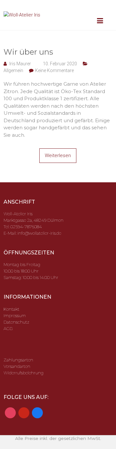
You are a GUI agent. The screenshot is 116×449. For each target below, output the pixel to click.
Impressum (15, 315)
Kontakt (11, 309)
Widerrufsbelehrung (24, 372)
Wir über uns (28, 52)
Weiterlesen (58, 155)
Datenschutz (16, 322)
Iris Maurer (20, 63)
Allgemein (13, 70)
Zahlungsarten (18, 359)
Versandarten (17, 366)
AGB (8, 328)
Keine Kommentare (54, 70)
